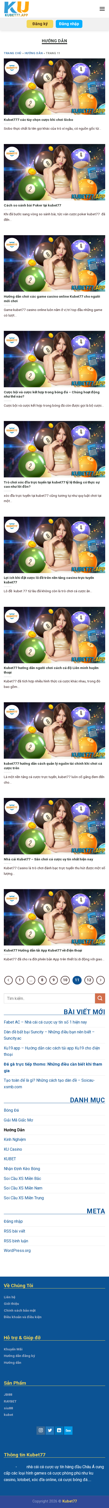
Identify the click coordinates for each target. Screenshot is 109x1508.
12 (89, 980)
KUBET (10, 1158)
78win (9, 1466)
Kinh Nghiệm (15, 1139)
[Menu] (102, 9)
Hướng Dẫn (34, 53)
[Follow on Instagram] (41, 1430)
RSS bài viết (14, 1231)
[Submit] (100, 998)
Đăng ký (40, 23)
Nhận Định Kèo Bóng (22, 1168)
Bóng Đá (11, 1110)
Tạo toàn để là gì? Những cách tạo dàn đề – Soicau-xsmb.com (49, 1083)
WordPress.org (17, 1250)
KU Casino (13, 1149)
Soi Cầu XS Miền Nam (23, 1188)
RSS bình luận (16, 1240)
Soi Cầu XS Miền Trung (24, 1198)
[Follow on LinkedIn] (59, 1430)
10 (65, 980)
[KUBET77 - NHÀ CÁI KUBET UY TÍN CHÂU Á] (18, 9)
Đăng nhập (69, 23)
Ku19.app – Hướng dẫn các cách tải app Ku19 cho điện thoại (52, 1051)
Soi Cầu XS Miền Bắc (22, 1178)
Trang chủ (12, 53)
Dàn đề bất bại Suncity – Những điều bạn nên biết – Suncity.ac (49, 1035)
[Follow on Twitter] (50, 1430)
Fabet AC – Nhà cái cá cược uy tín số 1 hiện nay (46, 1022)
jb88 (22, 1466)
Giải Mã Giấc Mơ (18, 1120)
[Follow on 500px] (68, 1430)
